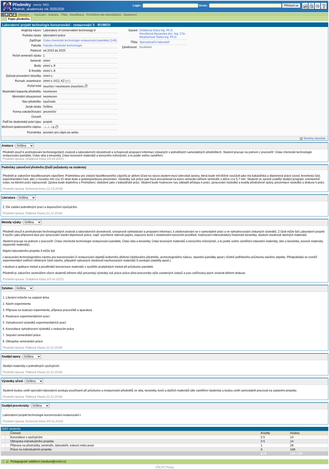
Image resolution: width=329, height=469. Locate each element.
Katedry (53, 14)
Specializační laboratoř (154, 42)
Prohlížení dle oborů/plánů (103, 14)
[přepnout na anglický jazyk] (318, 6)
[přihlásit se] (311, 6)
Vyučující (40, 14)
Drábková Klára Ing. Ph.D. (156, 30)
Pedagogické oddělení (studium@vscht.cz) (38, 461)
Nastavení (130, 14)
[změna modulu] (11, 15)
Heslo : (203, 5)
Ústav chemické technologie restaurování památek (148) (80, 40)
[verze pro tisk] (15, 15)
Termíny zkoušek (314, 138)
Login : (137, 5)
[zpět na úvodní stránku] (305, 6)
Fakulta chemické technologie (62, 45)
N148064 (145, 47)
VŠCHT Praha (164, 467)
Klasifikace (77, 14)
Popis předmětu (19, 19)
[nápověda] (324, 6)
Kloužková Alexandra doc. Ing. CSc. (162, 33)
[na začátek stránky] (4, 461)
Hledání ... (25, 14)
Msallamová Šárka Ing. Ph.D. (158, 37)
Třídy (64, 14)
